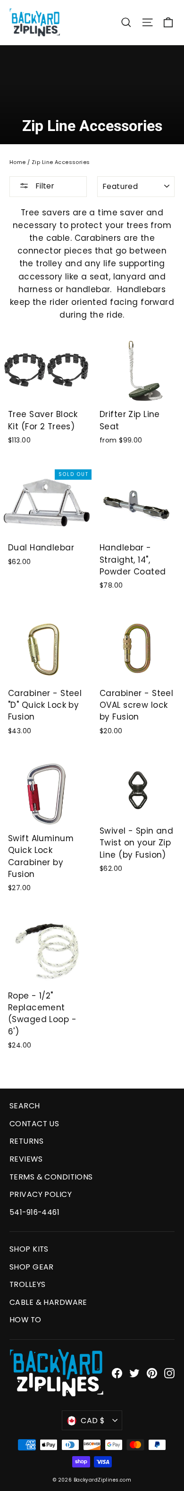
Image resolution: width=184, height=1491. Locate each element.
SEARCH (24, 1105)
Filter (43, 185)
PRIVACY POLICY (40, 1194)
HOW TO (25, 1319)
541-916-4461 (34, 1212)
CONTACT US (34, 1123)
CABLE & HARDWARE (48, 1302)
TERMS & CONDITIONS (51, 1177)
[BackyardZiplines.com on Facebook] (117, 1372)
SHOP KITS (29, 1249)
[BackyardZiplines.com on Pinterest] (152, 1372)
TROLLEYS (27, 1284)
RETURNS (26, 1141)
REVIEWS (25, 1159)
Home (17, 162)
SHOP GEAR (31, 1267)
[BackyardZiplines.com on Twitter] (134, 1372)
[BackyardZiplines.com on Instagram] (169, 1372)
